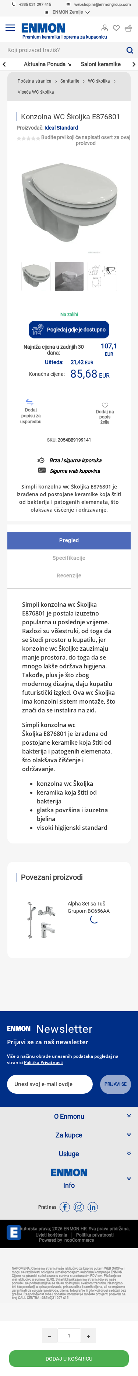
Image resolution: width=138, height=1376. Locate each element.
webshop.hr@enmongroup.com (102, 4)
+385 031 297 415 (35, 4)
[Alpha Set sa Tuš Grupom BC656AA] (39, 920)
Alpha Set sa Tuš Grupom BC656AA (89, 907)
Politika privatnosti (43, 1062)
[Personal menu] (104, 26)
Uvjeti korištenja (51, 1235)
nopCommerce (78, 1240)
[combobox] (60, 50)
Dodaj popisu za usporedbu (31, 415)
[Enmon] (19, 1028)
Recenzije (69, 575)
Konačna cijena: (47, 374)
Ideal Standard (61, 128)
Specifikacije (69, 558)
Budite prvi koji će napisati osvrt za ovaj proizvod (85, 140)
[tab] (69, 540)
